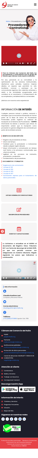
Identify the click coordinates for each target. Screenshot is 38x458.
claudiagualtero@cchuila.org (13, 308)
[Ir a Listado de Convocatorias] (19, 190)
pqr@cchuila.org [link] (9, 337)
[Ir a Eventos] (19, 229)
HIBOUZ (24, 446)
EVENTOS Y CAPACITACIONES (19, 234)
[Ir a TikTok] (11, 419)
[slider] (10, 63)
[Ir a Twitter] (7, 419)
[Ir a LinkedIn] (24, 419)
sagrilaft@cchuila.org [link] (11, 360)
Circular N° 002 (8, 169)
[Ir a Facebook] (3, 419)
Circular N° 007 (8, 173)
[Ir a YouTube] (20, 419)
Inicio (8, 21)
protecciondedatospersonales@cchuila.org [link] (19, 353)
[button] (2, 231)
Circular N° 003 (8, 171)
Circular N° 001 (8, 167)
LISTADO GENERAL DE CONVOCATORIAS (19, 195)
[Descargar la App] (9, 389)
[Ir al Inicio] (9, 4)
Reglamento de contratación (13, 165)
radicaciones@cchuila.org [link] (13, 342)
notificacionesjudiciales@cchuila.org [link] (16, 347)
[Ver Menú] (35, 4)
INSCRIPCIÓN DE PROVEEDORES (19, 215)
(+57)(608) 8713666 (10, 318)
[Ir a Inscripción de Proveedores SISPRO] (19, 209)
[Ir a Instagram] (15, 419)
